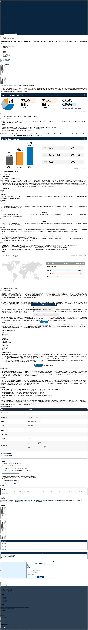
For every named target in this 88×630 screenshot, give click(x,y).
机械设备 (8, 11)
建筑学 (7, 21)
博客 (5, 26)
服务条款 (5, 600)
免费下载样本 (15, 85)
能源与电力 (8, 16)
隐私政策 (5, 601)
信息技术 (8, 9)
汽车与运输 (8, 13)
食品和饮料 (8, 14)
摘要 (2, 85)
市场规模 (4, 543)
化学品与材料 (9, 20)
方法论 (10, 85)
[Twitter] (1, 612)
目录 (5, 85)
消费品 (7, 23)
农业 (7, 19)
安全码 (28, 572)
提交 (44, 322)
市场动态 (4, 547)
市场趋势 (4, 546)
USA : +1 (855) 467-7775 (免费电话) (8, 3)
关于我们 (6, 28)
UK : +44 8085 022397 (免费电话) (23, 3)
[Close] (55, 561)
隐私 (49, 325)
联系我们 (6, 31)
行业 (5, 7)
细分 (8, 85)
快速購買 (7, 60)
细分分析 (4, 549)
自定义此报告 (22, 85)
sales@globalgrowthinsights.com (8, 557)
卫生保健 (8, 10)
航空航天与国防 (9, 17)
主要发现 (4, 544)
